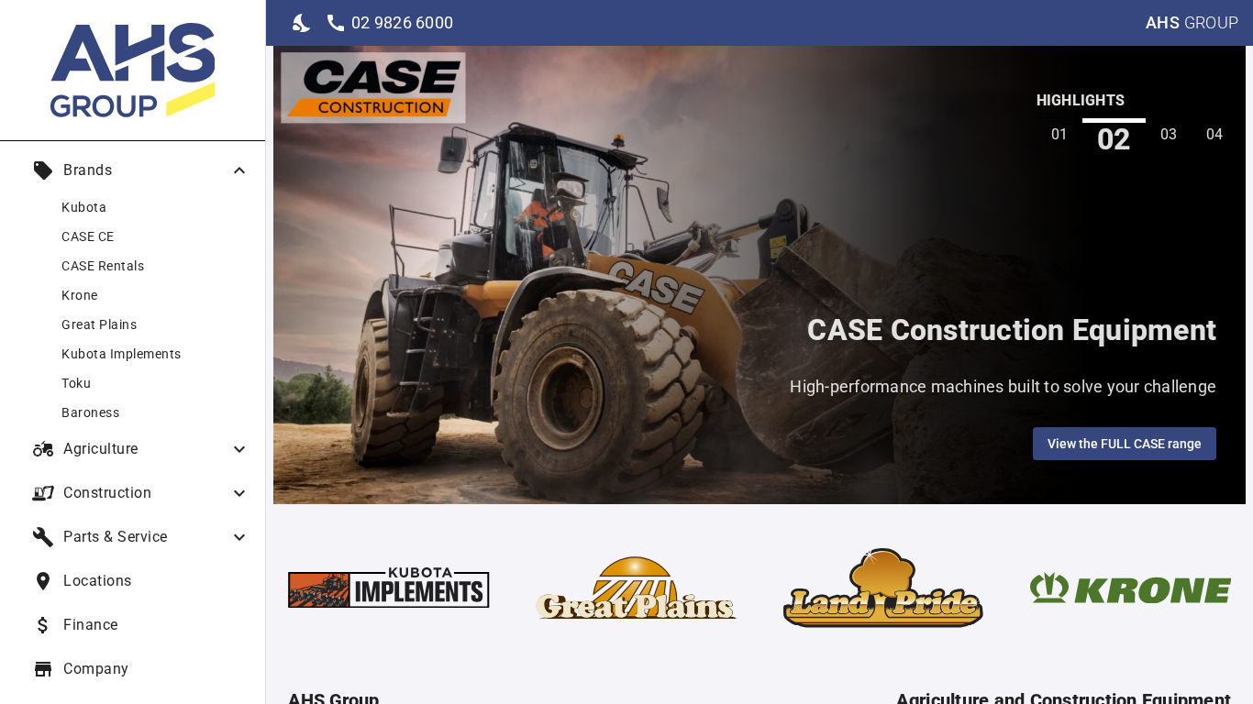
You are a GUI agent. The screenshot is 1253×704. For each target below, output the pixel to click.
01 (1060, 134)
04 (1215, 134)
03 (1169, 134)
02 (1114, 139)
